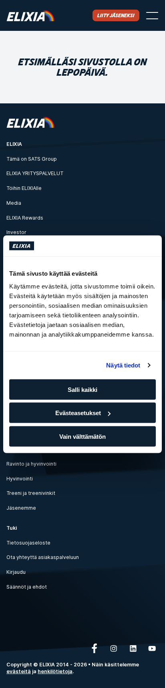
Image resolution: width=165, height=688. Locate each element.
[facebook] (94, 648)
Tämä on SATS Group (31, 159)
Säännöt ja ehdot (26, 587)
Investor (16, 232)
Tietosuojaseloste (28, 543)
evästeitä (18, 671)
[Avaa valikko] (152, 15)
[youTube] (152, 648)
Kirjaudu (16, 572)
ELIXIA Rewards (24, 218)
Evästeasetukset (78, 413)
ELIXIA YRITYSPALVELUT (34, 173)
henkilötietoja (55, 671)
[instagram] (113, 648)
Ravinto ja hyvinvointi (31, 464)
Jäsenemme (21, 508)
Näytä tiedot (123, 365)
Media (13, 203)
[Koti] (30, 15)
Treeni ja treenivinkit (30, 493)
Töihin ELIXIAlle (24, 188)
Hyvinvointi (19, 479)
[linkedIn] (133, 648)
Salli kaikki (82, 389)
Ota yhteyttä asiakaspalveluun (42, 557)
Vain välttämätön (82, 436)
